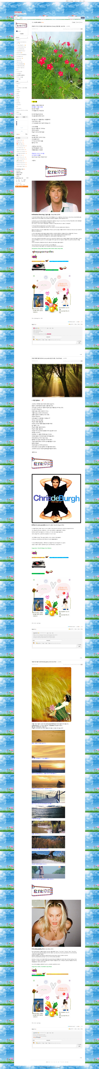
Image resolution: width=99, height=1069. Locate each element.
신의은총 (18, 114)
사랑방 (18, 89)
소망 (17, 184)
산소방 (18, 99)
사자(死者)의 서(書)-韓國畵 (22, 87)
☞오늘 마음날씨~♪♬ (21, 45)
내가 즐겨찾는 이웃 (19, 169)
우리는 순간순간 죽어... (22, 145)
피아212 (19, 31)
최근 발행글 (18, 137)
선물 (20, 184)
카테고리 (17, 37)
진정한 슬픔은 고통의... (22, 166)
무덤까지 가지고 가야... (22, 164)
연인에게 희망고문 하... (22, 162)
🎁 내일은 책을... (20, 143)
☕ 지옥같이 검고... (21, 147)
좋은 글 (18, 97)
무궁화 (18, 100)
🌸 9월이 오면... (20, 140)
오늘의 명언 (19, 52)
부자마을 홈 (71, 1)
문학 (41, 318)
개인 (35, 623)
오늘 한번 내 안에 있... (21, 149)
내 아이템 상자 (18, 183)
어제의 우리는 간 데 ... (21, 157)
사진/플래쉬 (19, 73)
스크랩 (17, 81)
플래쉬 (18, 112)
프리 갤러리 (19, 108)
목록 (78, 22)
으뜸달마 (18, 91)
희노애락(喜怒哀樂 (20, 63)
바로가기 (75, 1)
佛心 (17, 85)
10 (65, 1062)
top (81, 354)
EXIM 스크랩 (19, 77)
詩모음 (18, 95)
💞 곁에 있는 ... (20, 142)
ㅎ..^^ (17, 119)
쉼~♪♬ (18, 69)
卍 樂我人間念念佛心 (21, 65)
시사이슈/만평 (19, 71)
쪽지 (16, 17)
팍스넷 (84, 1)
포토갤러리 (19, 104)
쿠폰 (24, 184)
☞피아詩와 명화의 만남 (21, 47)
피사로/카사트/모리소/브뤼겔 (22, 110)
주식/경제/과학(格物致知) (21, 54)
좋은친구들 (19, 174)
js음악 (18, 93)
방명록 (21, 17)
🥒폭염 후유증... (20, 160)
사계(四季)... (68, 26)
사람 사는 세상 (19, 62)
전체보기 (18, 39)
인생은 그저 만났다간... (22, 158)
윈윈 (18, 134)
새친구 (18, 176)
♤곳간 (18, 78)
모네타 (80, 1)
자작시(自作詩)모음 (20, 48)
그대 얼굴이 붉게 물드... (22, 153)
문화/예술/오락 (37, 318)
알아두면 (18, 102)
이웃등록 (21, 33)
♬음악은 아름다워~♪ (21, 67)
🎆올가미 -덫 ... (20, 155)
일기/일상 (39, 623)
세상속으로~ (19, 60)
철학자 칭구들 (19, 172)
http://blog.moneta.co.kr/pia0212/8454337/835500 (71, 664)
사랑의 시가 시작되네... (22, 151)
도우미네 (18, 171)
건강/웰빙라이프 (20, 56)
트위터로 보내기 (72, 321)
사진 (81, 22)
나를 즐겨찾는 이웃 (19, 178)
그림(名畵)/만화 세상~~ (21, 50)
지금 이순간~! (19, 58)
